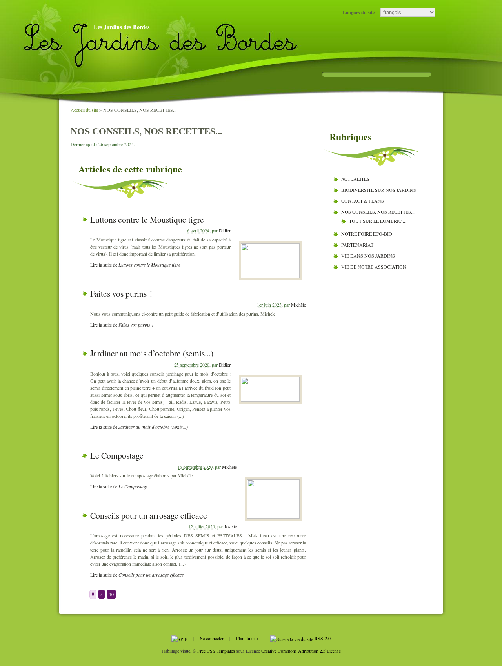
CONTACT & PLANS (362, 201)
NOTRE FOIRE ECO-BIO (366, 233)
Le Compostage (117, 455)
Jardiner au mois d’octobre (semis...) (151, 353)
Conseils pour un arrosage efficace (148, 515)
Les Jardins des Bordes (122, 27)
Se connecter (212, 638)
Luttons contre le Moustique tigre (147, 219)
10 (111, 594)
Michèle (298, 304)
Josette (230, 526)
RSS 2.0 (322, 638)
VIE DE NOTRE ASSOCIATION (373, 266)
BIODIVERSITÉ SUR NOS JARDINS (378, 190)
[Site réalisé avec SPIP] (179, 638)
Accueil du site (84, 110)
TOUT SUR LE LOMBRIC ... (377, 221)
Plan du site (247, 638)
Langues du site (359, 12)
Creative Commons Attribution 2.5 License (301, 651)
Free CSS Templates (216, 651)
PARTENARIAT (357, 244)
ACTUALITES (355, 179)
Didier (225, 230)
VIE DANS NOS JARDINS (368, 255)
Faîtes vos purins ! (121, 293)
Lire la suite (135, 264)
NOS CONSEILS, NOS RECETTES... (378, 212)
